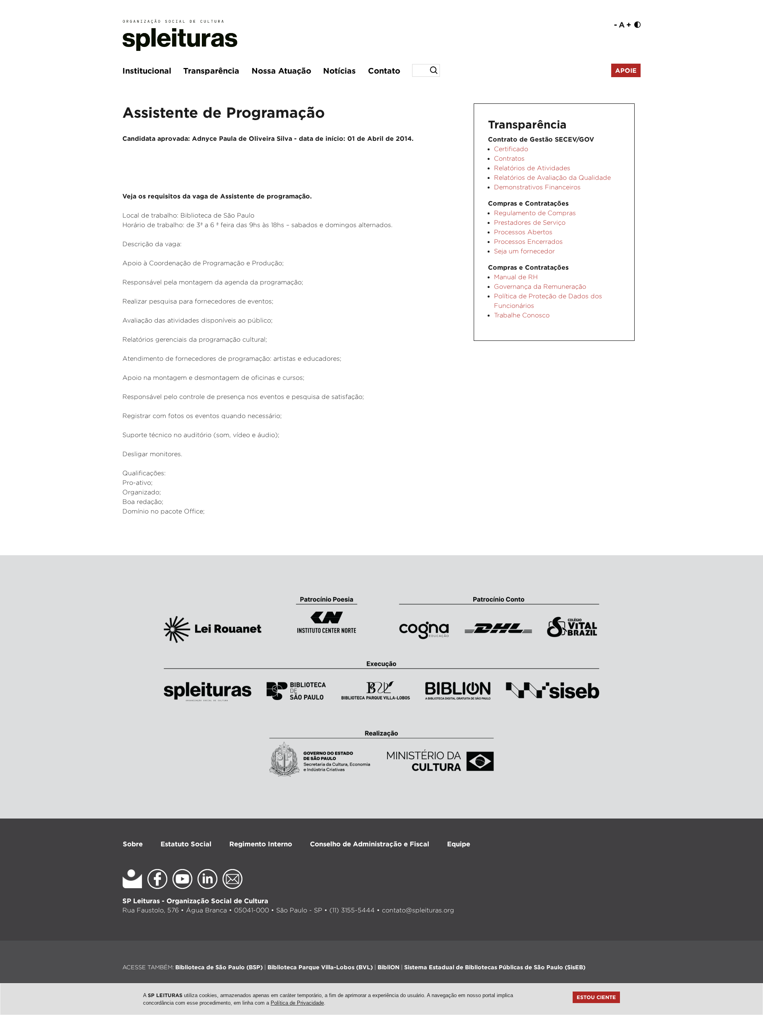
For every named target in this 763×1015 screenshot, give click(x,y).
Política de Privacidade (297, 1003)
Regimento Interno (260, 844)
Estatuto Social (186, 844)
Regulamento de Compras (535, 213)
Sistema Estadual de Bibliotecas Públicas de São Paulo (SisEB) (494, 967)
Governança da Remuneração (540, 286)
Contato (384, 70)
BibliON (388, 967)
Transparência (211, 70)
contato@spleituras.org (418, 910)
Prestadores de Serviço (529, 222)
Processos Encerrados (528, 241)
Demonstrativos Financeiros (537, 187)
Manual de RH (516, 277)
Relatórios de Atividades (532, 168)
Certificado (511, 149)
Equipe (458, 844)
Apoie (626, 70)
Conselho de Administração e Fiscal (369, 844)
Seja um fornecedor (524, 251)
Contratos (509, 158)
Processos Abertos (523, 232)
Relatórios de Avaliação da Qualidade (552, 177)
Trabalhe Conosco (522, 315)
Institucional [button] (146, 70)
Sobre (133, 844)
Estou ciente (596, 997)
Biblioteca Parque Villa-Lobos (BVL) (320, 967)
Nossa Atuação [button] (281, 70)
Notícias (339, 70)
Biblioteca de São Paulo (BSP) (219, 967)
